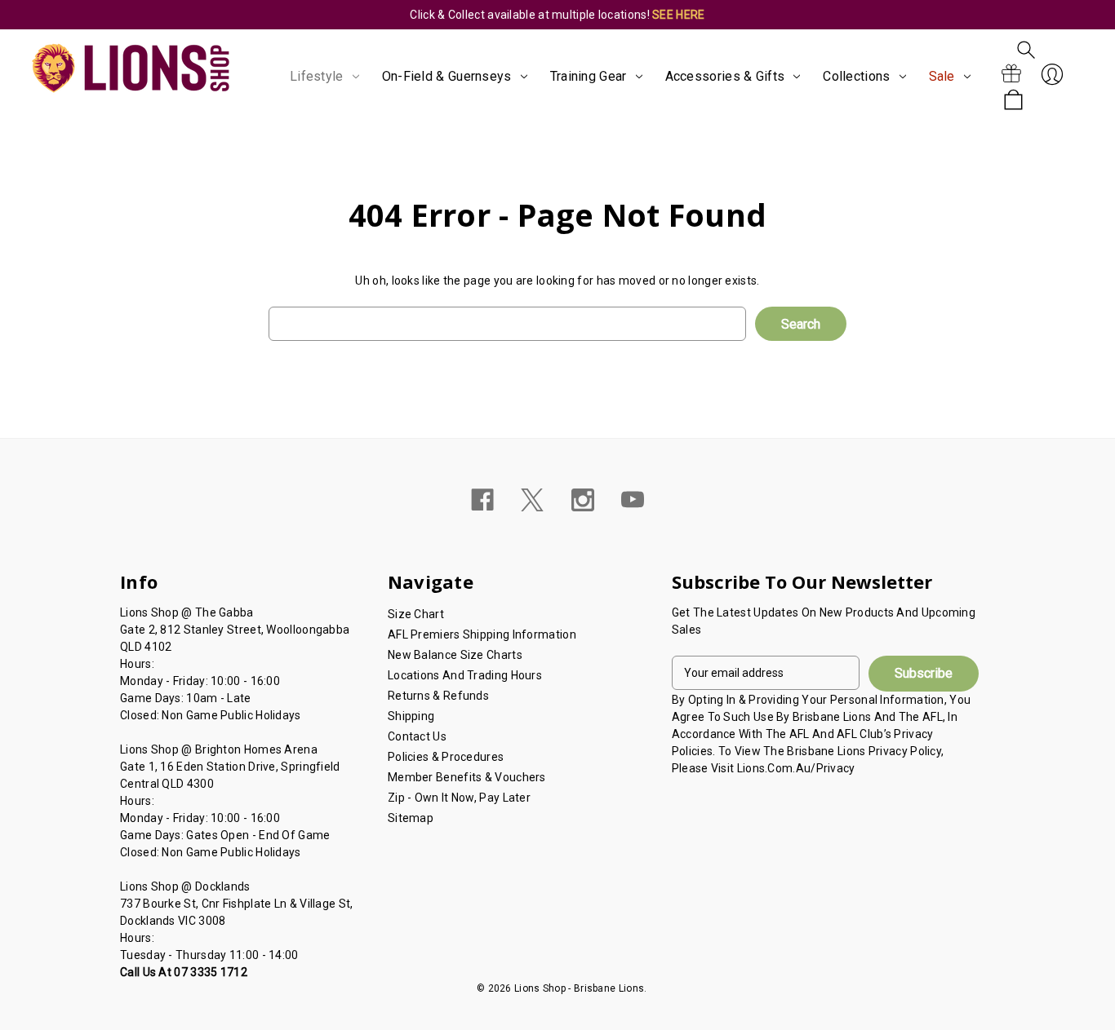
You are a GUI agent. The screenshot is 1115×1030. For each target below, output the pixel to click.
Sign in (1052, 74)
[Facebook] (482, 499)
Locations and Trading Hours (465, 675)
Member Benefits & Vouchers (467, 777)
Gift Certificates (1011, 74)
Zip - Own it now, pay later (459, 797)
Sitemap (410, 817)
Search (1026, 50)
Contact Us (417, 736)
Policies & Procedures (446, 756)
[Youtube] (632, 499)
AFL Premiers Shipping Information (482, 634)
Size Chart (416, 614)
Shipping (411, 716)
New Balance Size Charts (455, 654)
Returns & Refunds (438, 695)
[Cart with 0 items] (1013, 100)
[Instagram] (582, 499)
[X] (532, 499)
